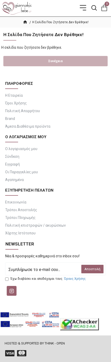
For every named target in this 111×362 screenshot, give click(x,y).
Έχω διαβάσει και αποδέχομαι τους (48, 279)
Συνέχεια (55, 61)
